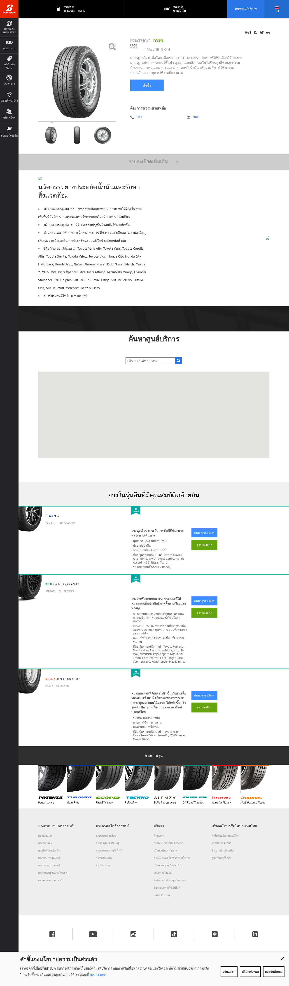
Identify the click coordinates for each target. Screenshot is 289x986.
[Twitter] (262, 32)
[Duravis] (254, 779)
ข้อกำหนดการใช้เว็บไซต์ (167, 887)
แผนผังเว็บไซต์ (162, 895)
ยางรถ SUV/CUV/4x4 (49, 858)
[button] (9, 27)
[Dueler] (197, 779)
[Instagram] (133, 934)
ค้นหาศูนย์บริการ (246, 9)
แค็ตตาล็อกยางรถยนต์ (50, 880)
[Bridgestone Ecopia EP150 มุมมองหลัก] (51, 135)
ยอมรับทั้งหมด (273, 971)
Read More (97, 975)
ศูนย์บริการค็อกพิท (221, 858)
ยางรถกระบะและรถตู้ (49, 865)
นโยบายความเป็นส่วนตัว (167, 865)
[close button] (282, 958)
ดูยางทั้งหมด (45, 835)
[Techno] (139, 779)
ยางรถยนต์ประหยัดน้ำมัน (109, 850)
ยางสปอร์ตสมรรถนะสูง (108, 843)
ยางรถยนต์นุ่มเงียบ (106, 835)
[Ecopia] (110, 779)
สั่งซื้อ (147, 85)
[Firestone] (226, 779)
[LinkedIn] (255, 934)
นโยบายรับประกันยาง (165, 850)
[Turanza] (81, 779)
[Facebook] (256, 32)
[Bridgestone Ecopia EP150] (77, 82)
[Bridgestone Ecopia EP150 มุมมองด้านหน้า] (77, 135)
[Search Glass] (178, 360)
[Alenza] (168, 779)
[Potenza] (52, 779)
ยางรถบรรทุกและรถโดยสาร (53, 872)
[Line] (214, 934)
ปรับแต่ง (228, 971)
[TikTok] (174, 934)
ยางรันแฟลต (103, 865)
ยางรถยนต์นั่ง (45, 843)
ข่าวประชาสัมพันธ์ (221, 843)
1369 (139, 117)
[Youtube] (93, 934)
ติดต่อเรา (159, 835)
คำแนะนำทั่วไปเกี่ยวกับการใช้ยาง (172, 858)
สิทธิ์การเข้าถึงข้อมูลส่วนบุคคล (170, 880)
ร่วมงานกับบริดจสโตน (223, 850)
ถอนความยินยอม (163, 872)
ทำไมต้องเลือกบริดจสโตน (225, 835)
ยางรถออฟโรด (104, 858)
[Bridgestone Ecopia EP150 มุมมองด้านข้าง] (103, 135)
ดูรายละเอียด (204, 545)
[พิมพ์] (268, 32)
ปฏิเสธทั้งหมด (250, 971)
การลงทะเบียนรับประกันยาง (168, 843)
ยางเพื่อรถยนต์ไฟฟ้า (49, 850)
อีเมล (195, 117)
